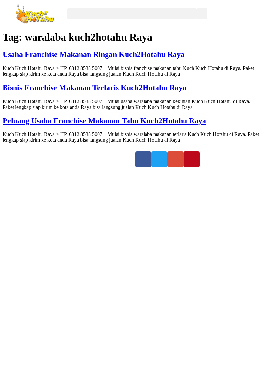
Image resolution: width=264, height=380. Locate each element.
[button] (132, 13)
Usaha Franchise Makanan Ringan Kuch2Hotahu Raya (93, 54)
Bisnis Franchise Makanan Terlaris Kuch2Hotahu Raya (94, 87)
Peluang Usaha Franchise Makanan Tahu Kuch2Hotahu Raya (104, 121)
